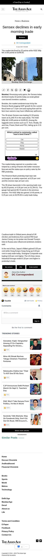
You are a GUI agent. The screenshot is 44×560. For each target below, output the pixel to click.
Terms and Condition (11, 521)
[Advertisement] (22, 215)
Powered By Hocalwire (9, 555)
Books (4, 476)
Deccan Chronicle (9, 460)
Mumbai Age (7, 502)
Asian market (33, 267)
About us (6, 509)
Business (22, 37)
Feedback (6, 528)
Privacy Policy (8, 531)
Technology (7, 490)
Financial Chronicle (10, 467)
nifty (21, 267)
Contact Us (6, 535)
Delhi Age (6, 498)
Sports (4, 479)
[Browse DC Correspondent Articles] (6, 274)
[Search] (41, 9)
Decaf (4, 505)
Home (4, 457)
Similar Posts (9, 437)
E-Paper (5, 524)
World (4, 483)
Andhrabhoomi (8, 464)
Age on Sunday (24, 2)
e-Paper (15, 2)
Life (3, 512)
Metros (5, 486)
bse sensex (9, 267)
